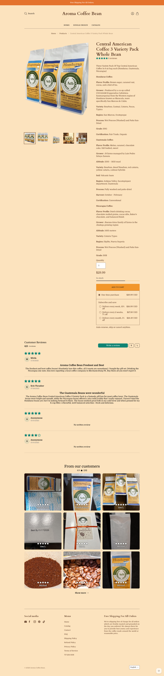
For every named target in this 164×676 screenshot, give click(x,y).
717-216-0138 (69, 655)
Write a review (113, 345)
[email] (25, 622)
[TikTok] (44, 622)
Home (67, 25)
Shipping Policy (70, 638)
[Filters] (131, 345)
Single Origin (80, 25)
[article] (42, 491)
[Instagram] (34, 622)
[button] (102, 58)
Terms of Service (71, 651)
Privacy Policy (70, 647)
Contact (67, 630)
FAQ (66, 634)
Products (63, 33)
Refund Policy (70, 642)
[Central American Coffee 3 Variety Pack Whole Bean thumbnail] (29, 138)
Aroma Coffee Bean (82, 14)
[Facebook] (29, 622)
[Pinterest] (39, 622)
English (133, 667)
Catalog (96, 25)
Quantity (100, 260)
